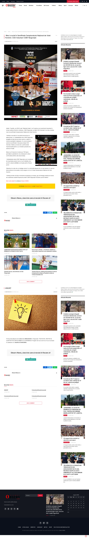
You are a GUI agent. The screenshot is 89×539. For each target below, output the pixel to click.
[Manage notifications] (86, 536)
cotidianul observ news (73, 1)
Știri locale (46, 5)
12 (73, 503)
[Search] (86, 1)
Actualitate (39, 5)
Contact (3, 1)
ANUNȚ (6, 390)
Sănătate (31, 5)
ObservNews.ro (8, 41)
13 (76, 503)
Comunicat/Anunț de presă (39, 390)
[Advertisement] (44, 20)
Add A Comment (31, 281)
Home (20, 5)
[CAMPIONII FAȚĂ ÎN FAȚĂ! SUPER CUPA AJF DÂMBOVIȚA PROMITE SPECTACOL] (16, 241)
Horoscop (13, 1)
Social (25, 5)
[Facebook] (2, 126)
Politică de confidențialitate (62, 527)
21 (78, 505)
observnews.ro (28, 186)
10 (68, 503)
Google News (38, 186)
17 (68, 505)
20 (76, 505)
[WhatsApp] (2, 132)
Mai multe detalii (10, 181)
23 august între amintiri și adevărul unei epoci (71, 186)
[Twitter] (2, 129)
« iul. (68, 512)
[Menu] (3, 5)
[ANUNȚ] (30, 330)
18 (71, 505)
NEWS (76, 5)
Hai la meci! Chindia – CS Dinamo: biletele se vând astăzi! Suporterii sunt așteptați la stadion (44, 250)
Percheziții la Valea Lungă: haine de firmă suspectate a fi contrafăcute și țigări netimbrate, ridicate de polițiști (72, 97)
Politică (54, 5)
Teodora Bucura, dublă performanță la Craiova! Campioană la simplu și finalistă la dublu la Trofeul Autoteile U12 (44, 273)
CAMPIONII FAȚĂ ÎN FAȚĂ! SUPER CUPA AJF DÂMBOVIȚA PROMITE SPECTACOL (16, 250)
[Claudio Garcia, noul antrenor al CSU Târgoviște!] (16, 262)
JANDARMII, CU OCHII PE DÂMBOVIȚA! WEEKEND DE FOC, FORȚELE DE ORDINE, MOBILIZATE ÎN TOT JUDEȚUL (72, 157)
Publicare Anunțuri (20, 1)
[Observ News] (11, 5)
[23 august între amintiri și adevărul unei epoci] (73, 179)
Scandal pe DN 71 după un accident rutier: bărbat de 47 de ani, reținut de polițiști (72, 128)
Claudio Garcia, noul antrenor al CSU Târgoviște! (13, 272)
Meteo (8, 1)
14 (78, 503)
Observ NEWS (25, 181)
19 (73, 505)
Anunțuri (70, 5)
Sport (65, 5)
